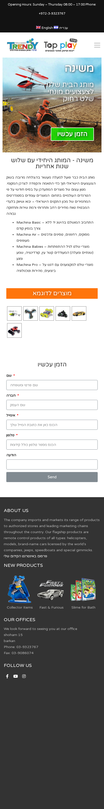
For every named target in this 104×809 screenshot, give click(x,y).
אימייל (11, 415)
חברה (11, 395)
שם (9, 375)
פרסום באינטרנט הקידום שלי (25, 556)
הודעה (11, 455)
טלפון (10, 435)
